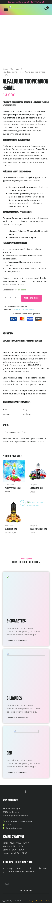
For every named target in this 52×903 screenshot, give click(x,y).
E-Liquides (17, 309)
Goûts (14, 72)
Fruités (22, 72)
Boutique (15, 69)
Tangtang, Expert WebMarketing (39, 901)
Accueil (6, 69)
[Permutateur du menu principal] (6, 9)
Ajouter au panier (31, 298)
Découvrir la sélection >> (17, 641)
